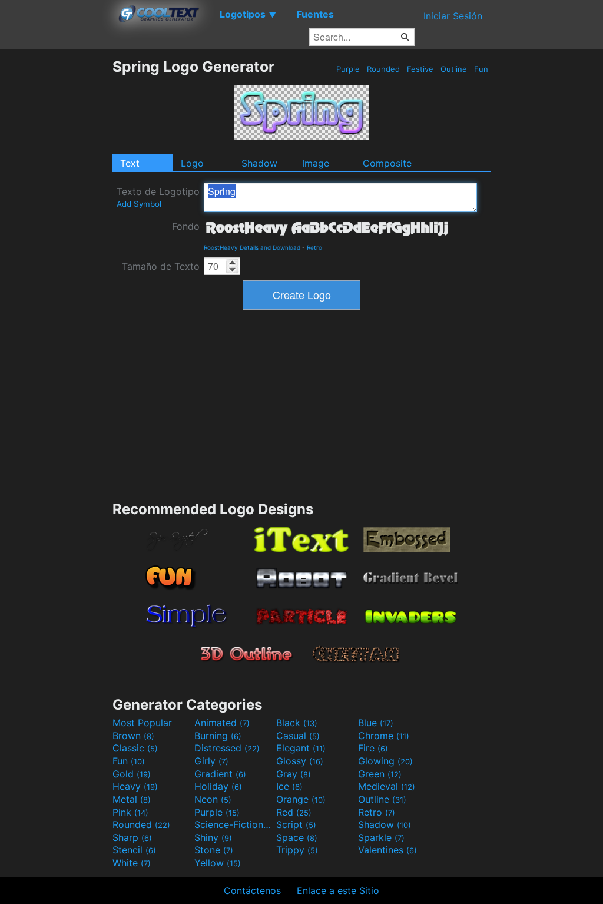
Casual (298, 735)
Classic (135, 748)
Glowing (385, 761)
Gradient (220, 774)
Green (380, 774)
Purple (348, 69)
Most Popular (142, 723)
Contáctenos (252, 890)
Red (294, 812)
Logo (192, 163)
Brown (133, 735)
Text (130, 163)
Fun (481, 69)
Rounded (383, 69)
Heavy (135, 786)
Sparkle (381, 837)
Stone (213, 850)
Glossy (299, 761)
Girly (211, 761)
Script (296, 824)
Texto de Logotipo (158, 197)
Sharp (132, 837)
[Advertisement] (56, 234)
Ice (289, 786)
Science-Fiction (233, 824)
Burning (217, 735)
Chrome (383, 735)
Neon (212, 799)
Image (315, 163)
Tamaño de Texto (161, 266)
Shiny (213, 837)
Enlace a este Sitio (338, 890)
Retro (314, 247)
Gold (131, 774)
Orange (301, 799)
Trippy (297, 850)
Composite (387, 163)
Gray (293, 774)
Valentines (387, 850)
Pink (130, 812)
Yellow (217, 863)
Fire (373, 748)
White (131, 863)
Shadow (259, 163)
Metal (131, 799)
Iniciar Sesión (452, 16)
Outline (453, 69)
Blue (375, 723)
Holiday (218, 786)
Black (296, 723)
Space (296, 837)
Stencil (134, 850)
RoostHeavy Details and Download (252, 247)
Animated (222, 723)
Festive (420, 69)
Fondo (186, 226)
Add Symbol (139, 203)
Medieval (386, 786)
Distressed (227, 748)
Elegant (301, 748)
